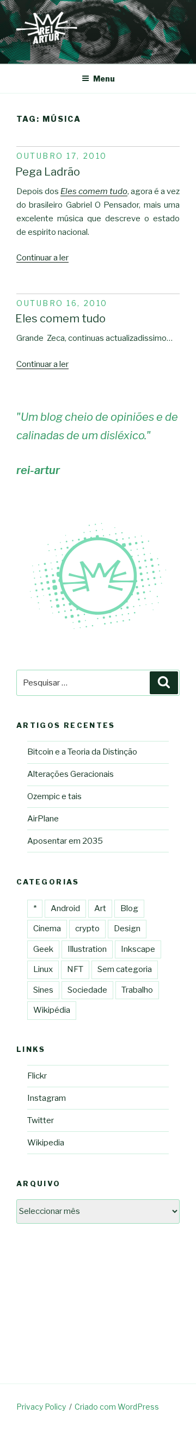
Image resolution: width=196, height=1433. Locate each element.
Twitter (40, 1120)
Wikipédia (51, 1010)
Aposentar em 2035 (65, 841)
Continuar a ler (42, 258)
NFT (75, 969)
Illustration (87, 949)
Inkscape (138, 949)
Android (65, 908)
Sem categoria (124, 969)
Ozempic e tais (54, 796)
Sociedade (87, 990)
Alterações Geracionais (70, 774)
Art (100, 908)
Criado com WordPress (117, 1406)
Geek (43, 949)
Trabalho (137, 990)
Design (127, 928)
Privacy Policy (41, 1406)
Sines (43, 990)
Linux (43, 969)
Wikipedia (45, 1143)
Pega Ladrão (47, 171)
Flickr (37, 1076)
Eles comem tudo (93, 191)
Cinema (47, 928)
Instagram (46, 1098)
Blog (129, 908)
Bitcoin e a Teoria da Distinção (82, 752)
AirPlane (43, 819)
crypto (87, 928)
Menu (104, 78)
